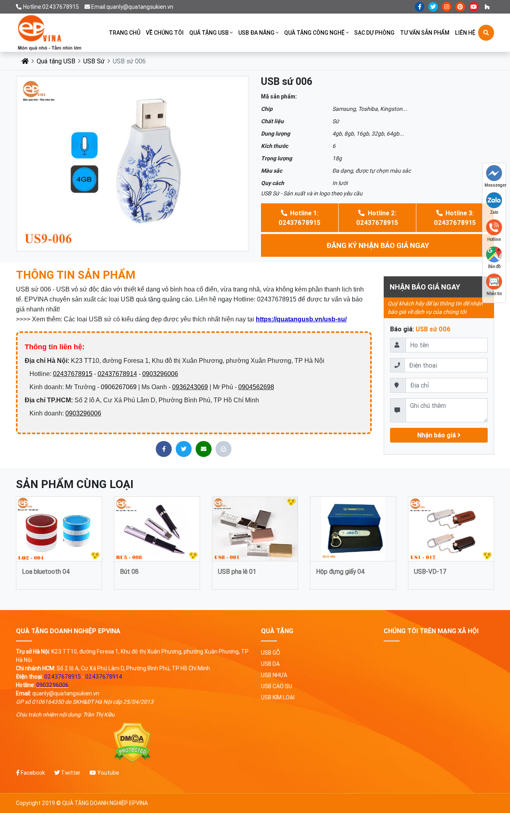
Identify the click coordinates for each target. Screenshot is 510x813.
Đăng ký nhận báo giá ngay (377, 245)
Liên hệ (465, 32)
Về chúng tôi (165, 32)
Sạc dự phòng (374, 32)
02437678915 (72, 373)
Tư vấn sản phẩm (424, 32)
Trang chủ (124, 32)
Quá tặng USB (209, 32)
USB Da (270, 663)
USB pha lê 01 (237, 571)
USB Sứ (94, 61)
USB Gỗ (270, 652)
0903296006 (160, 373)
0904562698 (256, 387)
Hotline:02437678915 (51, 6)
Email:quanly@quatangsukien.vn (132, 6)
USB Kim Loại (277, 697)
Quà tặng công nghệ (314, 32)
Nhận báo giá (437, 435)
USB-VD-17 (430, 571)
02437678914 (117, 373)
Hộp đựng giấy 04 (340, 571)
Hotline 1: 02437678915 (299, 217)
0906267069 (119, 387)
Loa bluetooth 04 (46, 571)
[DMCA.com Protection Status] (132, 743)
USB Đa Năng (256, 32)
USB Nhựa (274, 675)
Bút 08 (129, 571)
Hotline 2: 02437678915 (377, 217)
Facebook (32, 772)
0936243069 (190, 387)
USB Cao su (276, 686)
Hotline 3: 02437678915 (455, 217)
